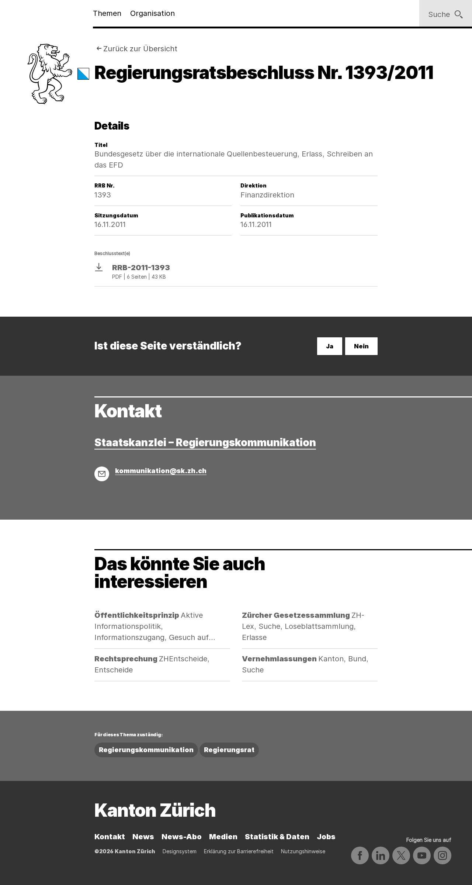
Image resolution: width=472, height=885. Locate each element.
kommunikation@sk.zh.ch (160, 471)
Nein (361, 346)
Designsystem (180, 851)
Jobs (326, 836)
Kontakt (109, 836)
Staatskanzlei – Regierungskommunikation (205, 442)
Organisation (152, 13)
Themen (107, 13)
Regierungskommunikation (146, 750)
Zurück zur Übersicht (140, 48)
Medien (223, 836)
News (143, 836)
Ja (329, 346)
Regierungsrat (229, 750)
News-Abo (182, 836)
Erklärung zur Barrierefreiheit (239, 851)
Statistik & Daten (277, 836)
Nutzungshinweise (303, 851)
